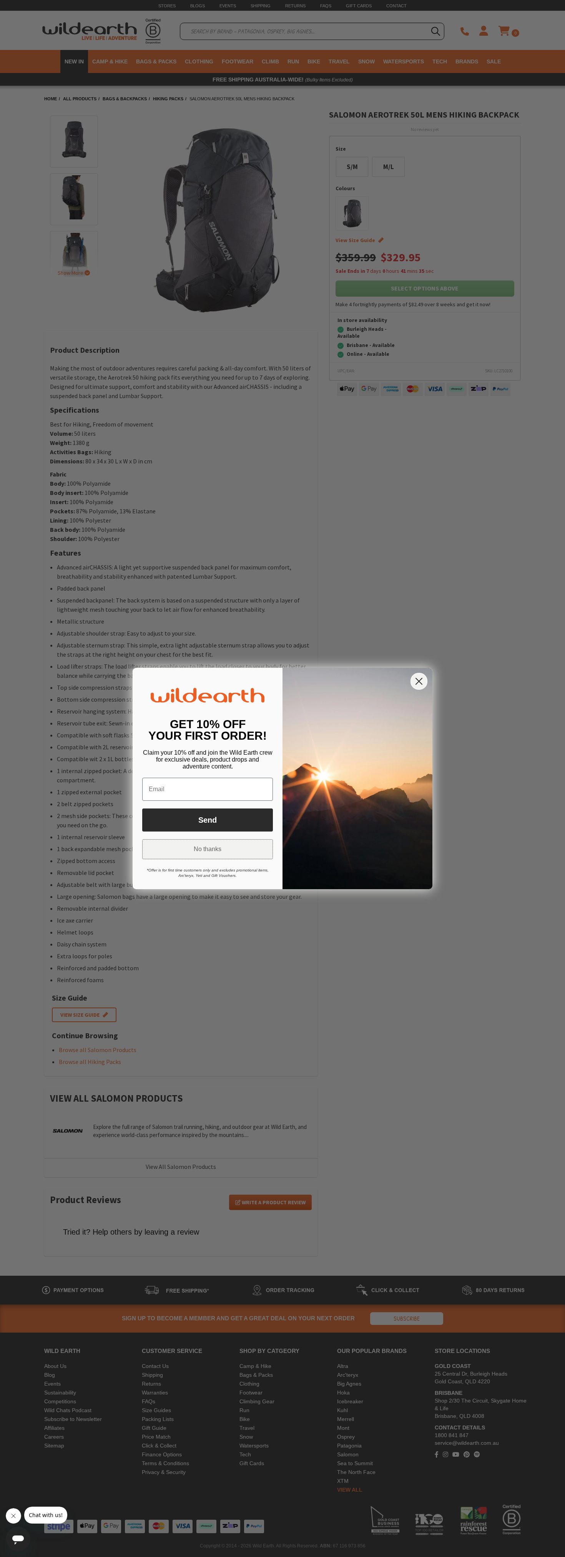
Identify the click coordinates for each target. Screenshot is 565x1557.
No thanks (207, 849)
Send (207, 820)
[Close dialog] (419, 681)
